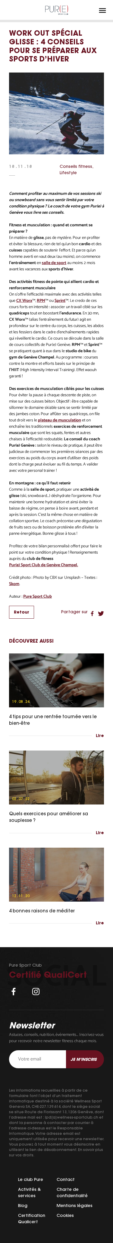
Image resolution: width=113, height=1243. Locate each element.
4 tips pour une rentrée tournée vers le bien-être (53, 720)
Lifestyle (68, 172)
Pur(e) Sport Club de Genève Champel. (43, 565)
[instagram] (35, 991)
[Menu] (102, 10)
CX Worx (24, 301)
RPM (41, 301)
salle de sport (54, 263)
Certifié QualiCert (48, 974)
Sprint (60, 301)
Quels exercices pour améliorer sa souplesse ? (48, 817)
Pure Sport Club (37, 596)
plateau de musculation (59, 420)
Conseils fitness (76, 166)
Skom (14, 584)
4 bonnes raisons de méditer (42, 911)
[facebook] (13, 991)
